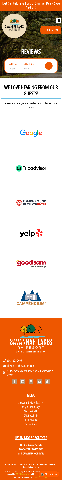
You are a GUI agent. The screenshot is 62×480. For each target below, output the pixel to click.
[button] (58, 20)
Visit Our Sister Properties (31, 453)
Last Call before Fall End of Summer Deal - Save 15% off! (31, 5)
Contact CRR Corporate (31, 449)
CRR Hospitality (22, 474)
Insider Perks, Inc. (40, 477)
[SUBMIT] (49, 66)
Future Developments (31, 444)
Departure (29, 64)
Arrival (13, 64)
